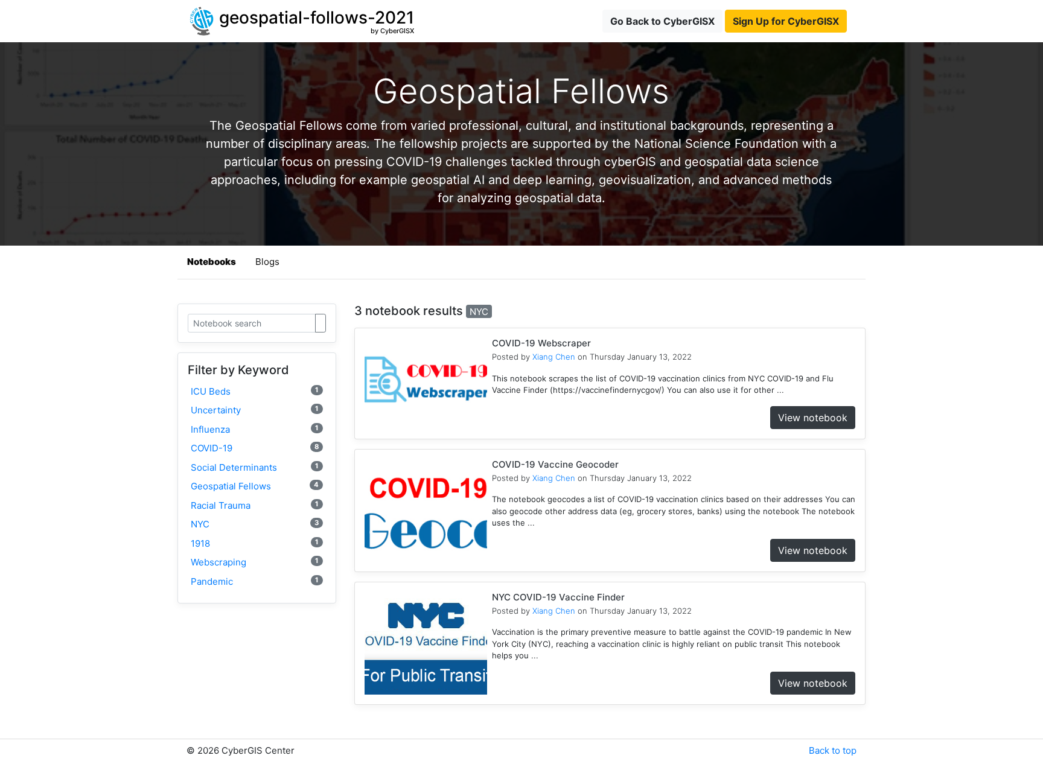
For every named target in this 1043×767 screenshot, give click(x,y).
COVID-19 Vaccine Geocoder (555, 464)
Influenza (255, 429)
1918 (255, 543)
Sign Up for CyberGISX (786, 21)
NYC (255, 524)
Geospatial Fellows (255, 486)
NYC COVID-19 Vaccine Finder (558, 597)
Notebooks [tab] (211, 261)
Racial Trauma (255, 505)
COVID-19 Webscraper (541, 343)
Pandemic (255, 581)
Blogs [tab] (267, 261)
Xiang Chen (553, 356)
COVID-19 (255, 448)
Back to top (832, 750)
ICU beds (255, 391)
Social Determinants (255, 467)
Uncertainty (255, 410)
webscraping (255, 562)
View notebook (812, 418)
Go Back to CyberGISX (662, 21)
